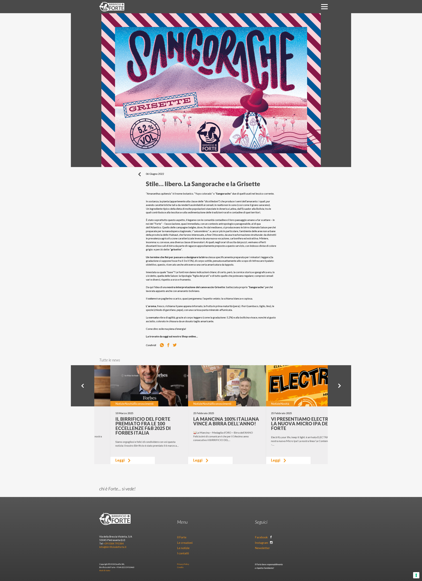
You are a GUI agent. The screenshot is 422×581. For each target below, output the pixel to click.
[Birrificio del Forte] (111, 7)
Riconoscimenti (127, 403)
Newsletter (262, 548)
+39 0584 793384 (113, 543)
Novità (113, 403)
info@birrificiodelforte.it (112, 546)
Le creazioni (185, 542)
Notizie (104, 403)
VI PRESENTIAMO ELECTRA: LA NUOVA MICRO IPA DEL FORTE (286, 423)
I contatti (183, 553)
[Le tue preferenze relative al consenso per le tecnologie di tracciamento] (416, 575)
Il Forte (181, 537)
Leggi (103, 460)
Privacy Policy (183, 564)
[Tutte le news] (139, 174)
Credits (180, 567)
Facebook (261, 537)
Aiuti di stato (104, 570)
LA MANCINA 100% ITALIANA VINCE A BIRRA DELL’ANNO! (210, 421)
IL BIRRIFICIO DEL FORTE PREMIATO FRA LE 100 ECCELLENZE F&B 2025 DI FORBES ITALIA (127, 426)
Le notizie (183, 548)
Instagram (262, 542)
